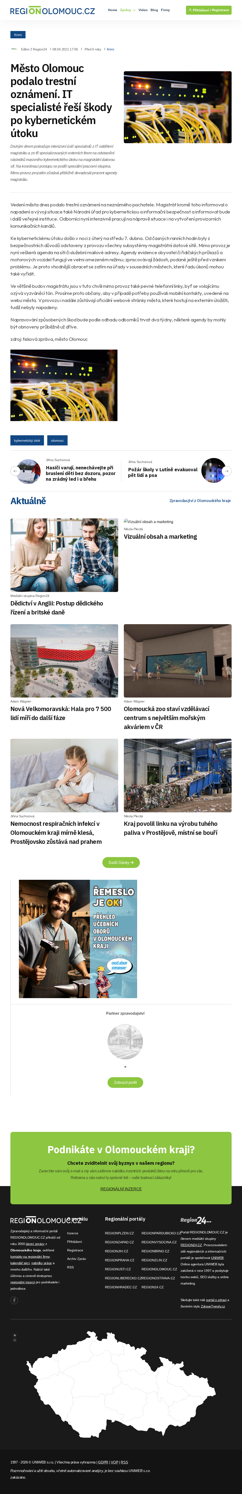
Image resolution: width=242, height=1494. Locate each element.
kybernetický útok (27, 440)
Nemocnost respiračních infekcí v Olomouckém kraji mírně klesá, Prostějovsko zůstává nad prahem (56, 832)
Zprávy (126, 10)
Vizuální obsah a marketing (160, 536)
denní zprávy (35, 1244)
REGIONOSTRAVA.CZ (158, 1278)
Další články (119, 863)
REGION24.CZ (153, 1287)
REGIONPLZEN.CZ (119, 1233)
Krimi (18, 34)
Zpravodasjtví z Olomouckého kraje (200, 500)
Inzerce (72, 1233)
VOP (114, 1462)
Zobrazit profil (125, 1082)
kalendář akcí (20, 1263)
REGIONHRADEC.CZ (121, 1287)
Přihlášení (74, 1242)
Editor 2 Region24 (34, 49)
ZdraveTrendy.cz (213, 1306)
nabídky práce (41, 1263)
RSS (70, 1267)
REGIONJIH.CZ (116, 1251)
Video (143, 10)
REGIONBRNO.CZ (155, 1251)
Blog (154, 10)
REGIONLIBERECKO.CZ (123, 1278)
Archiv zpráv (76, 1259)
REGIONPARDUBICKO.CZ (161, 1233)
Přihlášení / (201, 10)
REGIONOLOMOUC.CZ (159, 1269)
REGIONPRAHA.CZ (119, 1260)
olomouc (57, 440)
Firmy (165, 10)
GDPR (103, 1462)
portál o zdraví (216, 1300)
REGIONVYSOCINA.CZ (159, 1242)
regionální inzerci (22, 1282)
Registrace (220, 10)
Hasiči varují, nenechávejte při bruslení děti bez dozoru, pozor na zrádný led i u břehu (81, 473)
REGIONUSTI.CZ (118, 1269)
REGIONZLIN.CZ (154, 1260)
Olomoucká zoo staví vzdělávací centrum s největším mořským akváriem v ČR (166, 718)
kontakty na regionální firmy (30, 1256)
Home (112, 10)
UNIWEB (217, 1258)
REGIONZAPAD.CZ (119, 1242)
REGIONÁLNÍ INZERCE (121, 1189)
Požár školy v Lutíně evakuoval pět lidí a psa (163, 472)
